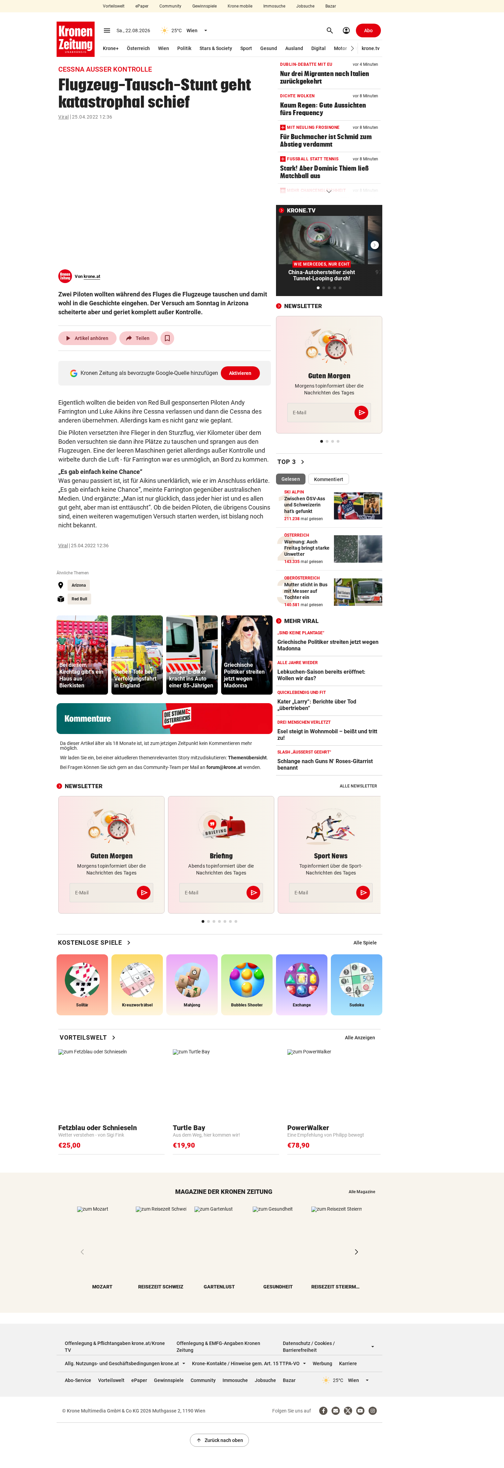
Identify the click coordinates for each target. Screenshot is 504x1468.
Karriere (348, 1363)
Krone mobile (240, 6)
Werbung (322, 1363)
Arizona (79, 585)
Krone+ (111, 48)
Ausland (294, 48)
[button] (352, 48)
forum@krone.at (224, 767)
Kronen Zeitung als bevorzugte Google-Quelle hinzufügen (166, 373)
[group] (82, 655)
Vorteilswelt (113, 6)
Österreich (138, 48)
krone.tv (371, 48)
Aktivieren (240, 373)
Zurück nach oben (219, 1440)
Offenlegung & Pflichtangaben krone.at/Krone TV (115, 1347)
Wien (163, 48)
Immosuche (274, 6)
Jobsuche (305, 6)
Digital (318, 48)
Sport (246, 48)
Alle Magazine (362, 1191)
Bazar (330, 6)
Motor (340, 48)
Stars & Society (216, 48)
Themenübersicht (247, 757)
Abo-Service (78, 1380)
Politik (184, 48)
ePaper (141, 6)
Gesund (268, 48)
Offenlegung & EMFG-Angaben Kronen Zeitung (218, 1347)
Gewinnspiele (204, 6)
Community (170, 6)
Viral (63, 117)
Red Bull (79, 599)
